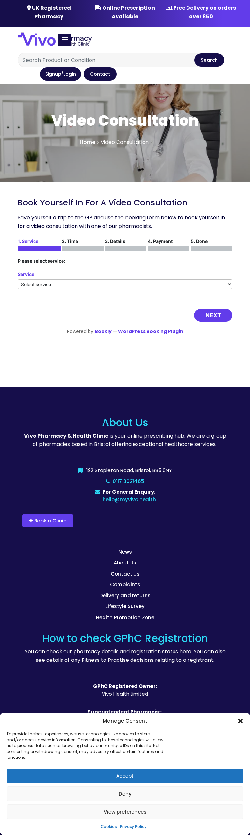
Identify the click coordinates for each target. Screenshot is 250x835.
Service (26, 274)
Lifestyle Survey (125, 606)
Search (209, 60)
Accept (125, 775)
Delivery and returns (125, 595)
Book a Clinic (49, 520)
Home (87, 142)
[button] (240, 721)
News (125, 552)
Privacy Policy (133, 826)
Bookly (103, 331)
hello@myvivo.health (129, 499)
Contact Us (125, 573)
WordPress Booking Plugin (150, 331)
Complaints (125, 584)
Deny (125, 793)
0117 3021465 (127, 481)
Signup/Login (60, 74)
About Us (125, 562)
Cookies (109, 826)
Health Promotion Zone (125, 617)
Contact (100, 74)
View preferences (125, 811)
